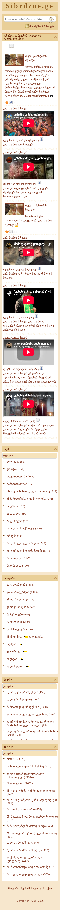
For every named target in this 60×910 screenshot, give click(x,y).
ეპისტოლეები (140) (20, 629)
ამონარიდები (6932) (20, 599)
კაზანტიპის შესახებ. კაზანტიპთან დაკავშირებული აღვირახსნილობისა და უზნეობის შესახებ (28, 325)
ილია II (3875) (16, 759)
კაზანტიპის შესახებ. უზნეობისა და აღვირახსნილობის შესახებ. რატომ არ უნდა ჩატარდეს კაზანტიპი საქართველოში (29, 377)
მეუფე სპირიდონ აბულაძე (19, 421)
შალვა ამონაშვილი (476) (24, 842)
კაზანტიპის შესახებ (15, 108)
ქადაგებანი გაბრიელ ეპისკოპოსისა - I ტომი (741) (32, 733)
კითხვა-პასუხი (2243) (21, 607)
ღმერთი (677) (16, 506)
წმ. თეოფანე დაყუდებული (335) (28, 874)
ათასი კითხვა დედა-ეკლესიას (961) (31, 714)
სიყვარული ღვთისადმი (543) (26, 543)
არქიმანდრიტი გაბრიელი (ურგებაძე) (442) (25, 859)
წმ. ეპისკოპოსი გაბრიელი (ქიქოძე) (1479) (31, 792)
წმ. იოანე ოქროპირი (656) (24, 809)
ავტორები (14, 651)
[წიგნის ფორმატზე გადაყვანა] (12, 46)
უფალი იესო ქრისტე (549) (24, 528)
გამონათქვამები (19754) (23, 592)
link (15, 102)
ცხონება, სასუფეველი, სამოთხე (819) (32, 491)
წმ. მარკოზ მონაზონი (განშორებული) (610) (32, 818)
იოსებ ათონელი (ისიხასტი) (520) (29, 766)
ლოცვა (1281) (16, 461)
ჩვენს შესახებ (29, 888)
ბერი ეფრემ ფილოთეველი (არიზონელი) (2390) (25, 775)
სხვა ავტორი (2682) (20, 783)
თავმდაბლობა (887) (20, 476)
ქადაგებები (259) (18, 621)
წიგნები (13, 659)
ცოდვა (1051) (15, 469)
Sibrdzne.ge (30, 6)
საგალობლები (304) (20, 584)
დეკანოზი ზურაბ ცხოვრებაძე (21, 140)
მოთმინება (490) (18, 565)
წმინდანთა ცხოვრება (25, 636)
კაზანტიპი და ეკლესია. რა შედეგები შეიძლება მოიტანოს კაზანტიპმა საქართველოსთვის (25, 192)
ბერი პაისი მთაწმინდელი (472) (28, 850)
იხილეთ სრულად (39, 95)
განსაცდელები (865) (20, 483)
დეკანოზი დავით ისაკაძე (18, 317)
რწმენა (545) (15, 536)
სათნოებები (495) (18, 558)
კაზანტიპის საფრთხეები (18, 144)
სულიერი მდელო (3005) (23, 699)
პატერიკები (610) (18, 614)
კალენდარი (16, 666)
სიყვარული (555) (18, 521)
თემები (12, 644)
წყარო (8, 679)
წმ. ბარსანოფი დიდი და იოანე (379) (31, 867)
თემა (7, 449)
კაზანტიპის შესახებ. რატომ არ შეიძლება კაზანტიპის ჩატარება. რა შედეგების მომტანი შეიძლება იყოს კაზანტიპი (28, 429)
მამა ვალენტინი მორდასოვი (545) (30, 826)
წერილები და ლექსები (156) (26, 692)
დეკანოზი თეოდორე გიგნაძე (21, 369)
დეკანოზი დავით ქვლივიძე (20, 184)
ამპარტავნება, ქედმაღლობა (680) (30, 498)
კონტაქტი (46, 888)
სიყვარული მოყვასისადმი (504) (28, 550)
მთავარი (10, 578)
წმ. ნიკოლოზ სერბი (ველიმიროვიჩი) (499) (32, 835)
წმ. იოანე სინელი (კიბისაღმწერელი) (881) (32, 801)
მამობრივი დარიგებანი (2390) (27, 707)
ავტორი (9, 746)
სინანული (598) (17, 513)
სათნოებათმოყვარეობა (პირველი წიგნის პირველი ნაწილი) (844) (30, 723)
